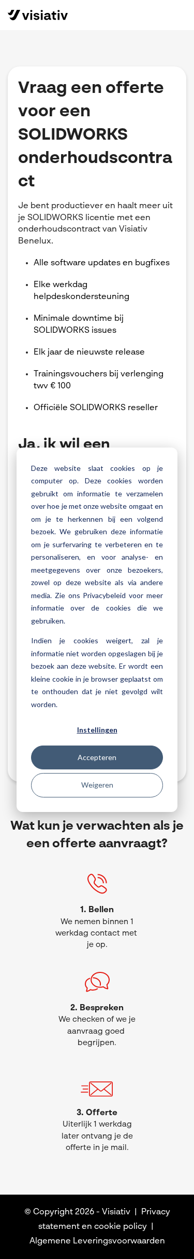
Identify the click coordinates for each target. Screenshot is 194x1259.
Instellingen (97, 729)
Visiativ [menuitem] (116, 1212)
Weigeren (97, 784)
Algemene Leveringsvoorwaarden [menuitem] (97, 1241)
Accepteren (97, 757)
